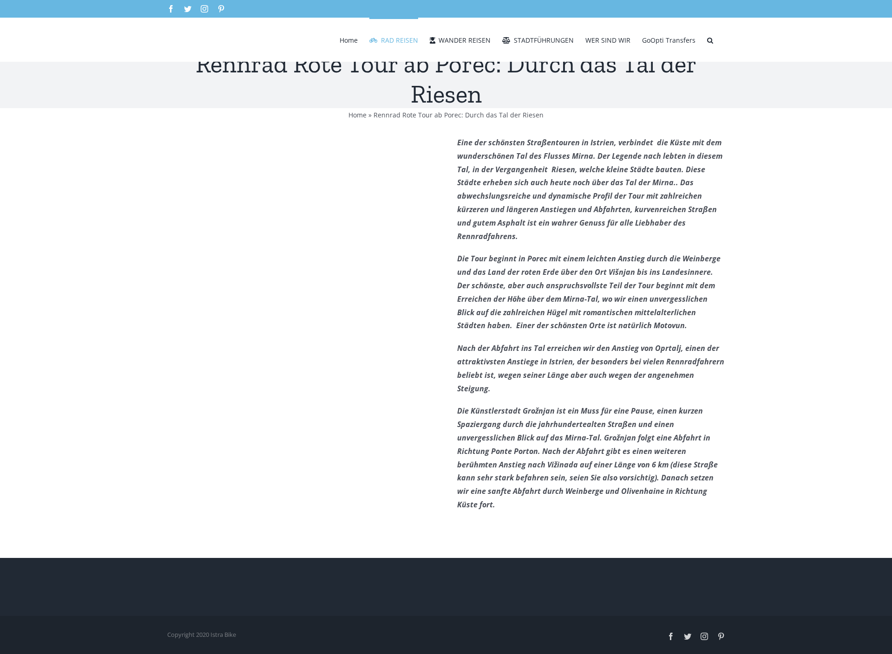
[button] (710, 39)
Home (357, 114)
